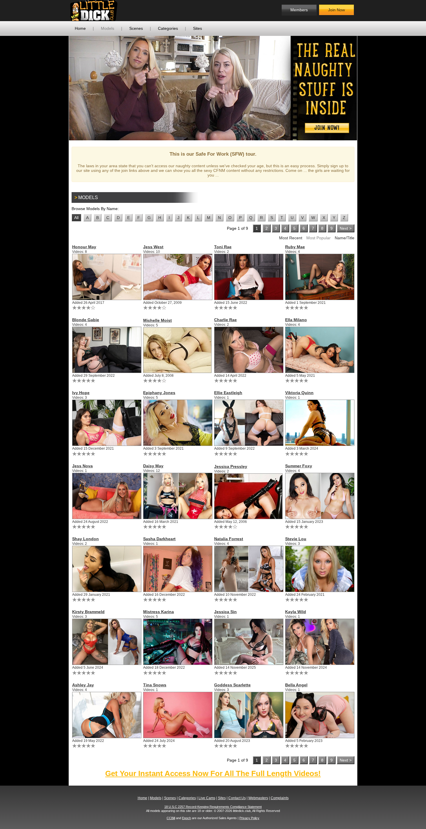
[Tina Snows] (177, 715)
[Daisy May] (177, 496)
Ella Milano (296, 319)
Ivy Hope (81, 392)
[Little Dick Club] (116, 10)
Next (366, 88)
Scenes (136, 28)
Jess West (153, 247)
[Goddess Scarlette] (248, 715)
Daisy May (153, 466)
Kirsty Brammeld (88, 611)
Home (80, 28)
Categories (168, 28)
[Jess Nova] (106, 496)
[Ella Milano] (319, 350)
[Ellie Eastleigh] (248, 423)
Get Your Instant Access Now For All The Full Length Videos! (213, 773)
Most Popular (318, 238)
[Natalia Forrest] (248, 569)
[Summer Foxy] (319, 496)
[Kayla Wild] (319, 642)
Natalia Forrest (228, 538)
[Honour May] (106, 277)
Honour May (84, 247)
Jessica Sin (225, 611)
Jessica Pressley (230, 466)
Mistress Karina (158, 611)
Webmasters (258, 798)
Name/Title (344, 238)
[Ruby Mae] (319, 277)
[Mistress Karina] (177, 642)
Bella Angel (296, 685)
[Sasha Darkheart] (177, 569)
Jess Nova (82, 466)
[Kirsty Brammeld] (106, 642)
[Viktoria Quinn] (319, 423)
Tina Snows (154, 685)
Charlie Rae (225, 319)
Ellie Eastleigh (228, 392)
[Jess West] (177, 277)
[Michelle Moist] (177, 350)
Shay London (85, 538)
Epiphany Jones (159, 392)
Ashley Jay (83, 685)
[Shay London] (106, 569)
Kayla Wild (295, 611)
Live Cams (207, 798)
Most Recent (290, 238)
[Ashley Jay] (106, 715)
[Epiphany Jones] (177, 423)
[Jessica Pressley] (248, 496)
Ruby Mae (295, 247)
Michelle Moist (157, 320)
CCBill (171, 818)
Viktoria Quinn (299, 392)
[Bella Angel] (319, 715)
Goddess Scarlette (232, 685)
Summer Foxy (298, 466)
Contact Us (237, 798)
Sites (197, 28)
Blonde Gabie (85, 319)
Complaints (280, 798)
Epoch (186, 818)
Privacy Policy (249, 818)
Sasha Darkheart (159, 538)
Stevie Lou (295, 538)
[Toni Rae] (248, 277)
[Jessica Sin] (248, 642)
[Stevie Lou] (319, 569)
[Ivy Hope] (106, 423)
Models (107, 28)
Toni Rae (223, 247)
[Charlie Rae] (248, 350)
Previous (60, 88)
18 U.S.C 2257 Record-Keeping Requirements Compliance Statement (213, 806)
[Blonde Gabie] (106, 350)
